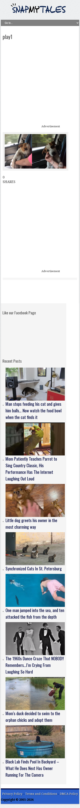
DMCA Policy (69, 793)
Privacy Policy (12, 793)
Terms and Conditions (41, 793)
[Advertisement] (40, 82)
